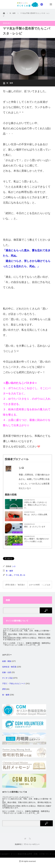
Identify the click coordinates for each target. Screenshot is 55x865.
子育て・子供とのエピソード (14, 519)
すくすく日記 (17, 532)
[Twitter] (25, 838)
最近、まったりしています (34, 527)
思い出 (22, 575)
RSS (30, 838)
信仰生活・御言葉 (9, 667)
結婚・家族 (6, 661)
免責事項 (18, 844)
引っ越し (9, 575)
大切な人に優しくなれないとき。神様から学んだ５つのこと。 (35, 505)
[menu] (41, 4)
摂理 (4, 689)
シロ (14, 566)
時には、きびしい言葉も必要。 (36, 514)
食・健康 (9, 83)
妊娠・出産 (6, 672)
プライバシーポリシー (31, 844)
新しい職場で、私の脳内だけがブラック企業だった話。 (36, 540)
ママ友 (16, 575)
